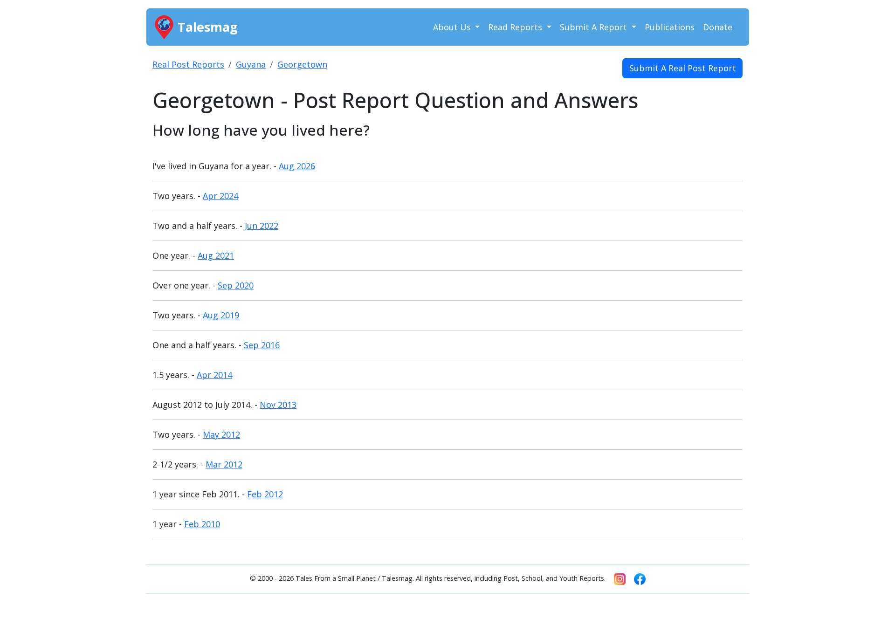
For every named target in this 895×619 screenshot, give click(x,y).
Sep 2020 (236, 285)
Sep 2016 (262, 345)
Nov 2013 (278, 404)
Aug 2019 (221, 315)
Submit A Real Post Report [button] (682, 68)
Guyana (251, 64)
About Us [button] (453, 27)
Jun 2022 (261, 225)
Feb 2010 (202, 524)
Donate (717, 27)
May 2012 (221, 434)
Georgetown (302, 64)
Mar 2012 (224, 464)
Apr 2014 (214, 374)
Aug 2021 (216, 255)
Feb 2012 (265, 494)
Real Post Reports (188, 64)
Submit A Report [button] (594, 27)
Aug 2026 (297, 166)
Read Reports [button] (516, 27)
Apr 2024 (220, 195)
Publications (670, 27)
